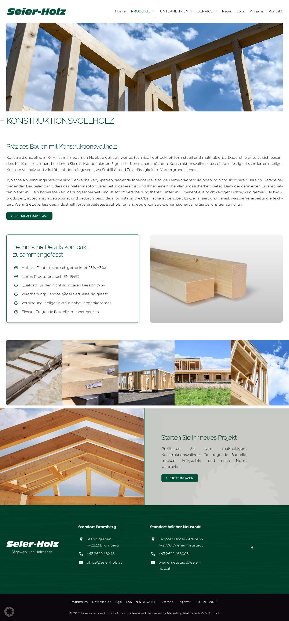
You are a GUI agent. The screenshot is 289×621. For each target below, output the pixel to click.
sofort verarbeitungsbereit (109, 186)
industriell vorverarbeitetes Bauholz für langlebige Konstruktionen (116, 204)
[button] (9, 611)
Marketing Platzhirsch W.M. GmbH (193, 613)
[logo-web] (36, 8)
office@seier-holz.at (104, 562)
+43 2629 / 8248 (101, 554)
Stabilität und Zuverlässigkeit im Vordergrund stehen (149, 170)
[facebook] (252, 547)
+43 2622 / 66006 (174, 554)
